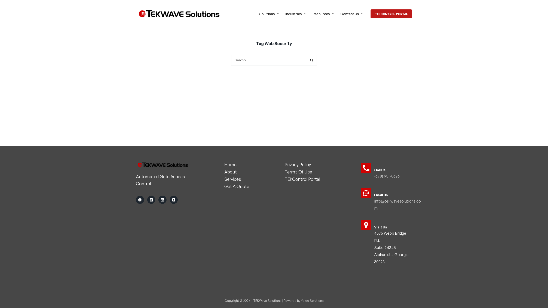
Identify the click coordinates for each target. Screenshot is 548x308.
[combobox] (268, 60)
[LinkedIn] (162, 200)
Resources (321, 14)
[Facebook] (140, 200)
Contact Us (349, 14)
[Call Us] (366, 168)
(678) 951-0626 (387, 176)
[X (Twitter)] (151, 200)
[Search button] (311, 60)
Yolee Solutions (312, 301)
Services (232, 179)
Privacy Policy (298, 164)
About (230, 172)
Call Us (380, 170)
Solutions (267, 14)
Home (230, 164)
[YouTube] (174, 200)
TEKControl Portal (391, 14)
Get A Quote (236, 186)
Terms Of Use (298, 172)
